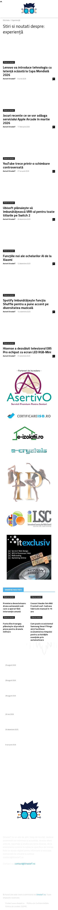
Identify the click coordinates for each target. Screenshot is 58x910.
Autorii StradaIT (9, 78)
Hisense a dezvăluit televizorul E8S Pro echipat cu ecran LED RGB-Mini (27, 350)
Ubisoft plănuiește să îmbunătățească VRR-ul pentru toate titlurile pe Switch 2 (29, 211)
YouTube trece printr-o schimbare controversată (26, 165)
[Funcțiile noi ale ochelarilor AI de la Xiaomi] (29, 239)
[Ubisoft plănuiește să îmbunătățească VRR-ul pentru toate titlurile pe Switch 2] (29, 191)
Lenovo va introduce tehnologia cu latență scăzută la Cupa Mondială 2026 (27, 71)
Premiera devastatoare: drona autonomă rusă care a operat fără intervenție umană (14, 607)
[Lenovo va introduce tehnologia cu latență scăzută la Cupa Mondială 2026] (29, 50)
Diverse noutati (9, 62)
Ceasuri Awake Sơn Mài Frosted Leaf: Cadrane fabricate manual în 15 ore (41, 607)
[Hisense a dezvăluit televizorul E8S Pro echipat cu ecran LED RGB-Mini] (29, 331)
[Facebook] (29, 880)
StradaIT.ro (41, 894)
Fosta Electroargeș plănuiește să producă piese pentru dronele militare (13, 628)
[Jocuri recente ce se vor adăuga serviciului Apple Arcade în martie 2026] (29, 99)
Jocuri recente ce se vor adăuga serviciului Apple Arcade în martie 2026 (26, 119)
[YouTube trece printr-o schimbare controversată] (29, 147)
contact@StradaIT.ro (25, 863)
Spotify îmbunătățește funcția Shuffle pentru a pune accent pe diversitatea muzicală (26, 304)
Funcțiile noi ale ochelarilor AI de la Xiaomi (27, 258)
